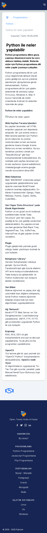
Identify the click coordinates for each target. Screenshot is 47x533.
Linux (23, 504)
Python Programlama (23, 451)
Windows (23, 514)
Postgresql (23, 477)
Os (23, 509)
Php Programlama (23, 460)
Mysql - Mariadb (23, 473)
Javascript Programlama (23, 455)
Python (9, 23)
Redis (23, 492)
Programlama (20, 17)
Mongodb (23, 487)
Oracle (23, 482)
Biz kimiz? (23, 438)
